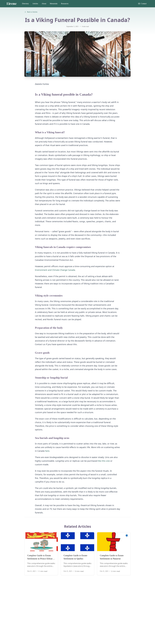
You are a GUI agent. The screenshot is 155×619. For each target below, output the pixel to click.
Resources (64, 4)
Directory (25, 4)
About (44, 4)
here (47, 451)
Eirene (12, 4)
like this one (104, 460)
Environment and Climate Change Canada (55, 270)
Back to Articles (32, 12)
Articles (35, 4)
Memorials (53, 4)
